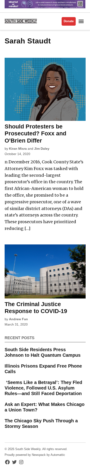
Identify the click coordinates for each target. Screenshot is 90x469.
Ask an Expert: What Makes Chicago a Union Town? (44, 407)
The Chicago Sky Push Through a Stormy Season (41, 423)
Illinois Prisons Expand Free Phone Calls (43, 368)
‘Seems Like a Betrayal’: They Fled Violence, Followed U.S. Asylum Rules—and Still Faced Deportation (43, 388)
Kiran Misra (18, 148)
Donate (69, 21)
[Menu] (82, 21)
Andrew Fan (18, 319)
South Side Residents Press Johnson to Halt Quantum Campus (43, 352)
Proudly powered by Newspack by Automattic (35, 455)
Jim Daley (41, 148)
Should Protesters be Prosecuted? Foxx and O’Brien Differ (35, 133)
